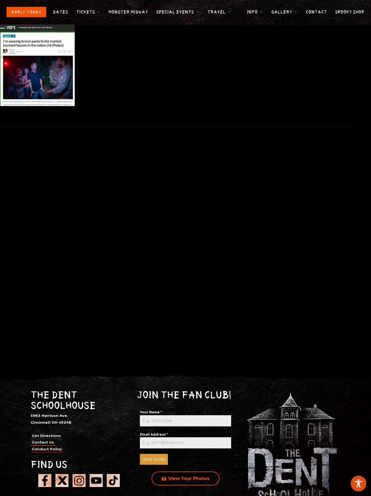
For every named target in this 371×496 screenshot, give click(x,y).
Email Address (154, 434)
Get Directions (46, 435)
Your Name (151, 412)
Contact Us (43, 442)
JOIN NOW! (154, 459)
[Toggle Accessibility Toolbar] (358, 483)
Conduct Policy (47, 449)
